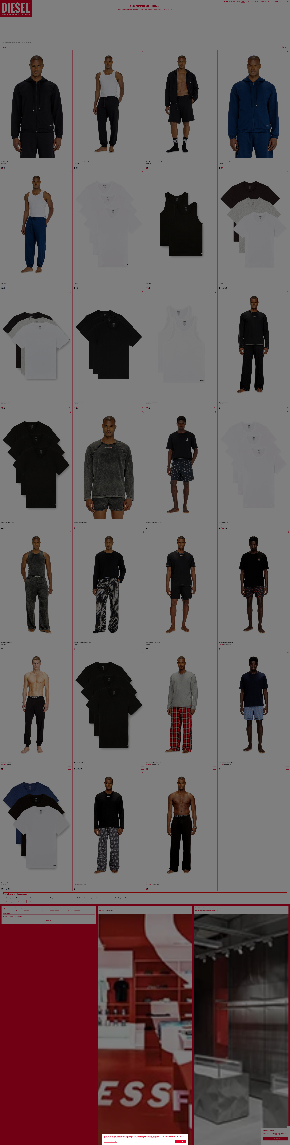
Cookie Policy (155, 1137)
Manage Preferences (132, 1137)
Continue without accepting (110, 1141)
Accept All (180, 1141)
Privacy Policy (146, 1137)
